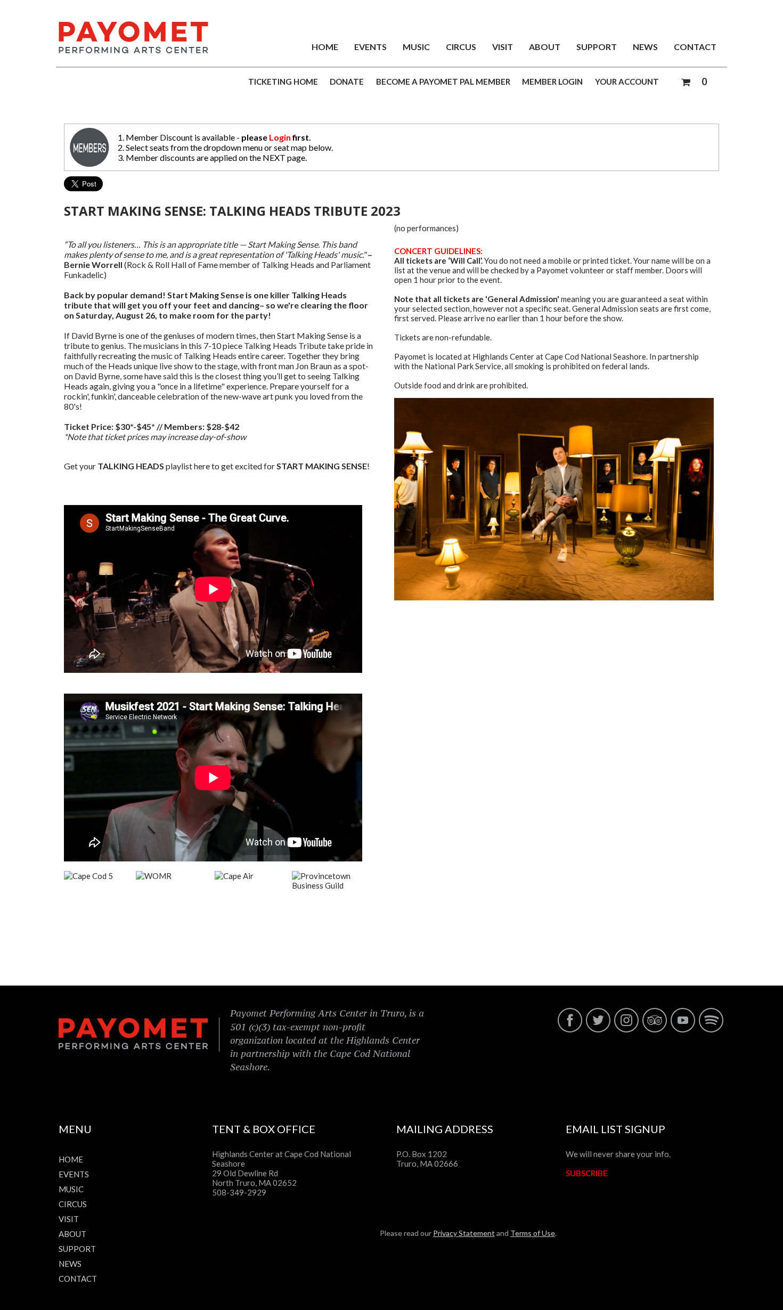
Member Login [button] (552, 81)
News (645, 47)
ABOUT (544, 47)
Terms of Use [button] (532, 1233)
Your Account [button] (627, 81)
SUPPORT (596, 47)
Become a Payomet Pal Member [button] (443, 81)
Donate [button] (347, 81)
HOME (325, 47)
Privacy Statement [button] (464, 1233)
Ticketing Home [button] (283, 81)
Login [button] (280, 137)
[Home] (133, 1047)
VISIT (502, 47)
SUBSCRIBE (587, 1173)
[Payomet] (133, 50)
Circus (461, 47)
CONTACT (695, 47)
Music (416, 47)
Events (370, 47)
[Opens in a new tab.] (570, 1030)
